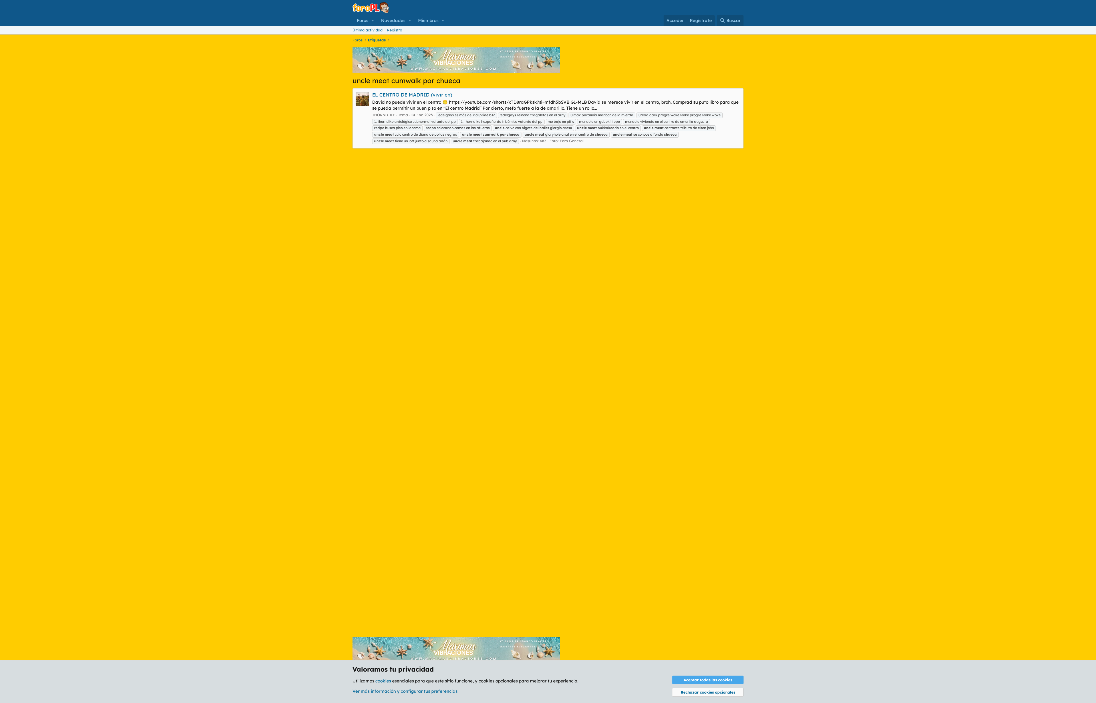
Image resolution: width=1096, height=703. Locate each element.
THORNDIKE (383, 115)
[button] (373, 20)
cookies (383, 681)
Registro (394, 30)
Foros (362, 20)
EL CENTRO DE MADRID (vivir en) (412, 95)
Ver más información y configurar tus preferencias (405, 691)
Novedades (393, 20)
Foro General (571, 140)
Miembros (428, 20)
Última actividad (367, 30)
